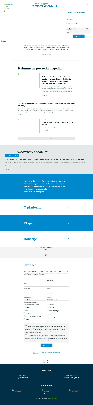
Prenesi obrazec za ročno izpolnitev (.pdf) (50, 352)
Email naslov (49, 292)
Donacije (46, 239)
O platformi (46, 207)
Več (6, 169)
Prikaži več (45, 138)
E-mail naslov (69, 19)
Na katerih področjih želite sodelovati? (31, 302)
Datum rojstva (50, 278)
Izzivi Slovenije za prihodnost (72, 23)
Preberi (44, 95)
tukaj (40, 332)
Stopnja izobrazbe (27, 297)
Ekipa (46, 223)
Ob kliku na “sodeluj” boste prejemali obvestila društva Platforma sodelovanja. (78, 29)
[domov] (45, 5)
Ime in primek (69, 15)
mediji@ (9, 6)
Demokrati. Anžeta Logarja (34, 192)
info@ (8, 4)
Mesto (48, 288)
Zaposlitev (49, 297)
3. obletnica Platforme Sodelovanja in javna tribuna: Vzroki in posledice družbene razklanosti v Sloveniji (44, 159)
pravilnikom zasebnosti (78, 31)
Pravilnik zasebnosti (52, 398)
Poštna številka (27, 288)
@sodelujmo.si (21, 378)
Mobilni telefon (27, 292)
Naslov (25, 283)
